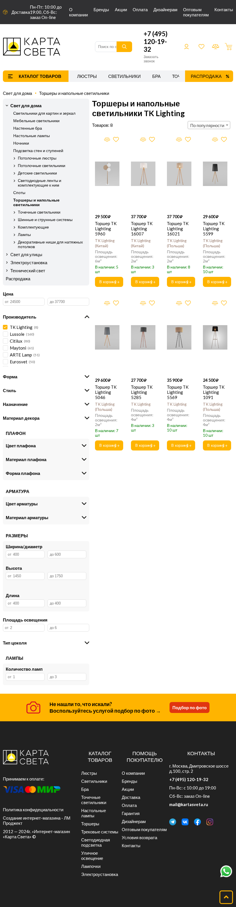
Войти (186, 46)
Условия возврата (139, 837)
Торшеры (90, 823)
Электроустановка (28, 262)
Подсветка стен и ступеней (38, 150)
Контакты (223, 9)
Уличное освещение (92, 855)
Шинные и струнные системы (45, 219)
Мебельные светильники (36, 120)
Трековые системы (99, 831)
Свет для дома (17, 93)
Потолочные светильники (41, 165)
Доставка (21, 12)
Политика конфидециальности (33, 809)
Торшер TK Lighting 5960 (106, 228)
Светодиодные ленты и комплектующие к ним (39, 182)
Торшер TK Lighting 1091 (213, 392)
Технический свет (27, 270)
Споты (19, 192)
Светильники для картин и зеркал (44, 113)
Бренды (101, 9)
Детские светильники (37, 173)
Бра (156, 76)
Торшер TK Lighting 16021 (178, 228)
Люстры (87, 76)
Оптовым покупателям (196, 12)
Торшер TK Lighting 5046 (106, 392)
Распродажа (206, 76)
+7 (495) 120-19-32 (156, 41)
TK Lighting (141, 404)
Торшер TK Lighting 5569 (178, 392)
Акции (121, 9)
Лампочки (90, 866)
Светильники (124, 76)
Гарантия (131, 813)
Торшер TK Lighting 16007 (142, 228)
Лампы (24, 234)
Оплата (140, 9)
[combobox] (209, 125)
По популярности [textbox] (207, 125)
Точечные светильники (39, 212)
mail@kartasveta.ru (188, 804)
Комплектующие (33, 227)
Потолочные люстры (37, 158)
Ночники (21, 143)
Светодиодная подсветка (95, 842)
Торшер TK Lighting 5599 (213, 228)
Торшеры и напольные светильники (74, 93)
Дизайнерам (165, 9)
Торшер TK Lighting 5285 (142, 392)
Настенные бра (27, 128)
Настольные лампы (31, 135)
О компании (78, 12)
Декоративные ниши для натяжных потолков (50, 244)
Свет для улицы (26, 254)
